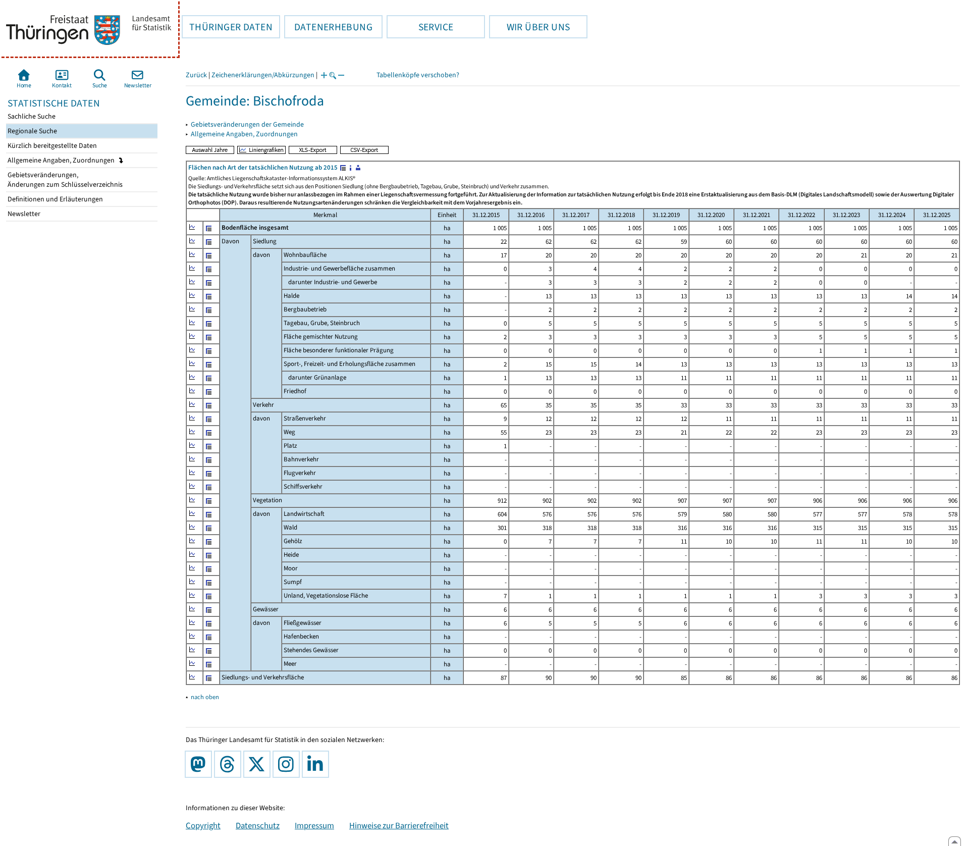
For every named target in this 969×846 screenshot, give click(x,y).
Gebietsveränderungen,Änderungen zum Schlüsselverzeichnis (64, 179)
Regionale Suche (31, 131)
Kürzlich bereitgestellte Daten (51, 145)
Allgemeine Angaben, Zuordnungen (62, 160)
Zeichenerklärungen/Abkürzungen (262, 75)
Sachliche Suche (31, 116)
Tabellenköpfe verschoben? (417, 75)
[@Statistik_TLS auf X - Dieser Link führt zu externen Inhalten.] (259, 764)
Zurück (196, 75)
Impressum (314, 825)
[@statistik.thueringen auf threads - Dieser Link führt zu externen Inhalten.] (229, 764)
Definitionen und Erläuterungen (54, 199)
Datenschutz (258, 825)
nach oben (205, 697)
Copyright (203, 825)
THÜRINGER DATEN (227, 26)
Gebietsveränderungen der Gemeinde (247, 124)
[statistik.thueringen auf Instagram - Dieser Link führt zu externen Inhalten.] (288, 764)
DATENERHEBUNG (328, 26)
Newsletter (23, 214)
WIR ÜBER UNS (529, 26)
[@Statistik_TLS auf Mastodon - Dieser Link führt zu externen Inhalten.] (200, 764)
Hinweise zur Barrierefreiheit (399, 825)
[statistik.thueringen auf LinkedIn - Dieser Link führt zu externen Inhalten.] (317, 764)
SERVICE (420, 26)
